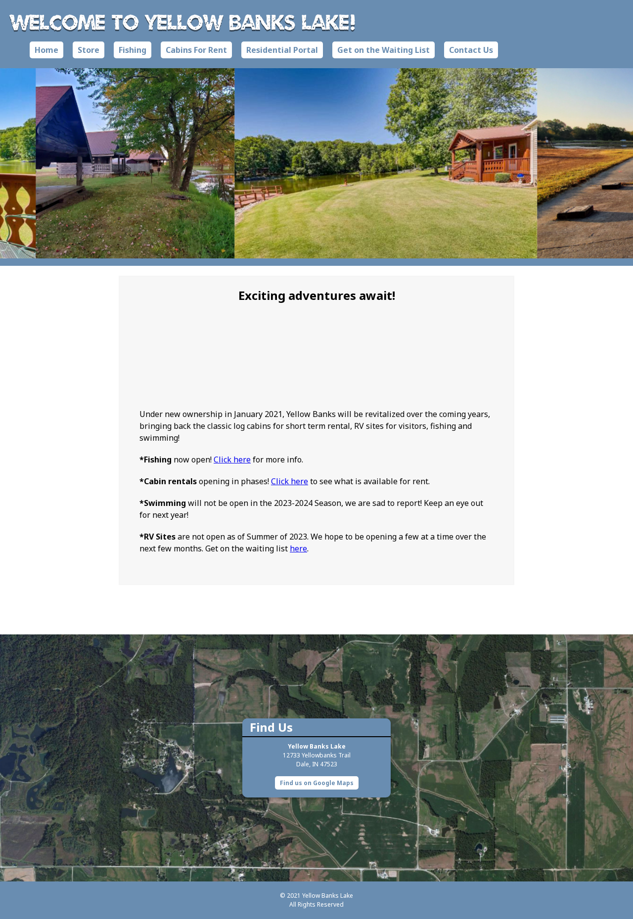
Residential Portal (282, 49)
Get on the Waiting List (383, 49)
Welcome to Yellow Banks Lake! (183, 22)
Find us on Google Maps (317, 783)
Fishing (132, 49)
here (298, 548)
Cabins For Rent (196, 49)
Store (88, 49)
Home (46, 49)
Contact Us (471, 49)
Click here (232, 459)
